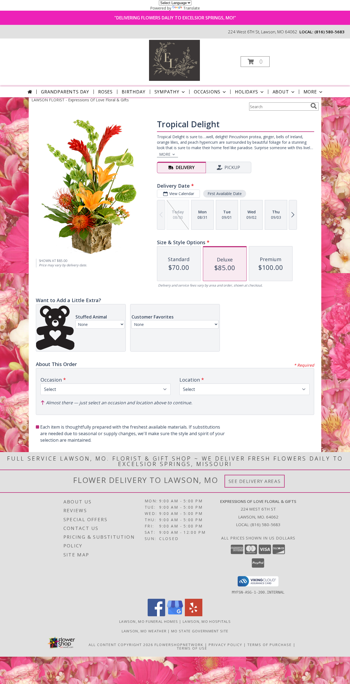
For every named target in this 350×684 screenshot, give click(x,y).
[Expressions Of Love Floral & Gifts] (174, 60)
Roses (105, 92)
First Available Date (225, 193)
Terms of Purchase (269, 644)
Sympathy (166, 92)
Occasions (207, 92)
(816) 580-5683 (329, 31)
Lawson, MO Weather (144, 631)
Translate (191, 8)
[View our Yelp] (193, 614)
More (310, 92)
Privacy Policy (225, 644)
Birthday (133, 92)
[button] (255, 61)
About (281, 92)
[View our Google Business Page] (175, 614)
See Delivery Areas (255, 481)
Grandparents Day (65, 92)
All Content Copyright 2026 (121, 644)
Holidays (246, 92)
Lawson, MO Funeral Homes (148, 621)
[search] (313, 106)
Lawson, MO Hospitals (207, 621)
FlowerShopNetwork (178, 644)
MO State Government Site (199, 631)
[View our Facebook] (156, 614)
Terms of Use (192, 648)
